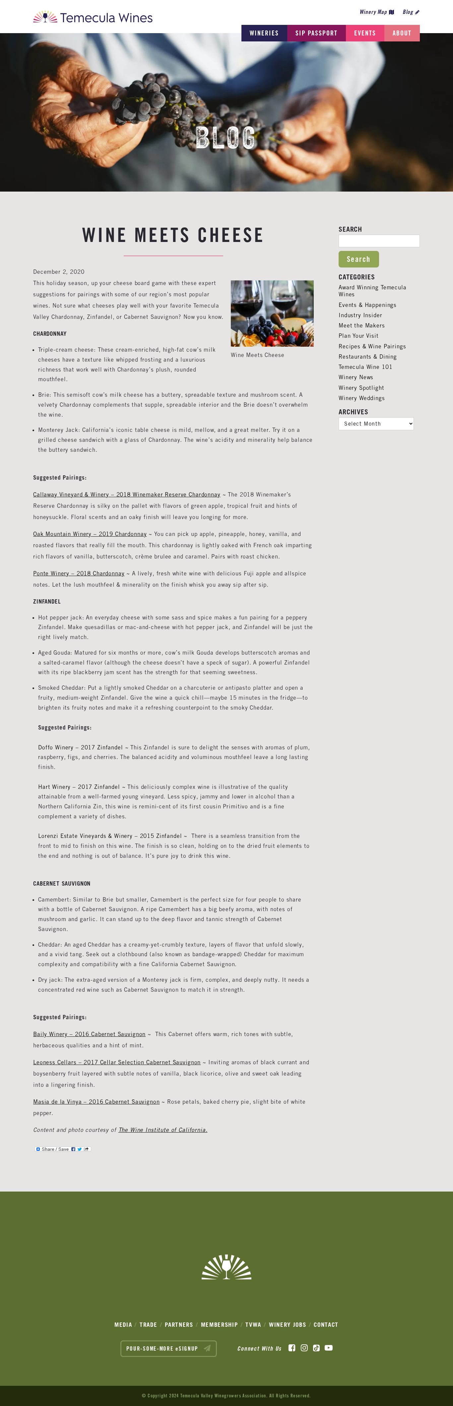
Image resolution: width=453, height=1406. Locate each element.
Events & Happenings (368, 305)
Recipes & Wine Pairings (372, 346)
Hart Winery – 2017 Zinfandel (79, 787)
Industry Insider (360, 315)
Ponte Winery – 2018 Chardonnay (79, 573)
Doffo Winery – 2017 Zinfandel (80, 747)
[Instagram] (304, 1348)
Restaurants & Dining (368, 356)
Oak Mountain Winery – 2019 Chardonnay (90, 534)
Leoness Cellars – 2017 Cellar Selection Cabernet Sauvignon (117, 1062)
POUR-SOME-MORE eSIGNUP (163, 1348)
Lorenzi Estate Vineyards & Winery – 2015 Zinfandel (110, 836)
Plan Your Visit (359, 335)
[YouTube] (329, 1348)
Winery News (356, 377)
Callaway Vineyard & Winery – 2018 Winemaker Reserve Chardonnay (127, 494)
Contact (326, 1324)
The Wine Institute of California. (163, 1130)
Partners (179, 1324)
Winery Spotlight (361, 387)
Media (123, 1324)
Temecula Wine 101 (365, 367)
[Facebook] (292, 1348)
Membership (219, 1324)
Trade (149, 1324)
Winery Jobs (287, 1324)
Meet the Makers (362, 325)
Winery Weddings (362, 398)
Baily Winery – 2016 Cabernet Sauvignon (89, 1034)
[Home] (93, 18)
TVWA (253, 1324)
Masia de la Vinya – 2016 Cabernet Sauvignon (96, 1101)
